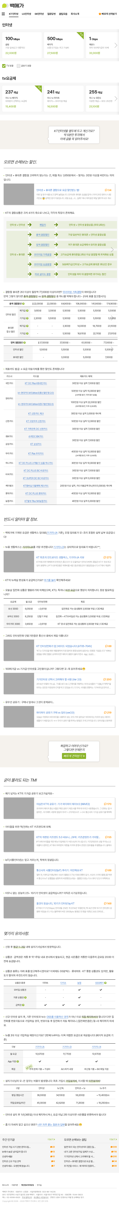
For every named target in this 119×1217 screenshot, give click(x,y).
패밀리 (43, 224)
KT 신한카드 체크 (36, 413)
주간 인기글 (28, 1139)
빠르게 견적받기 (109, 13)
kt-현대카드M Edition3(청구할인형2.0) (36, 404)
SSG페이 (99, 983)
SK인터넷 (39, 13)
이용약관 (15, 1185)
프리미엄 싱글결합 (42, 264)
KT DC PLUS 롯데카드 (35, 493)
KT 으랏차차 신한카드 (36, 421)
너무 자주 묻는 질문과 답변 (51, 1124)
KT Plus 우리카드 (36, 453)
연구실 (39, 1185)
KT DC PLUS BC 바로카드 (36, 470)
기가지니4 (96, 1046)
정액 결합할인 (42, 244)
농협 (79, 983)
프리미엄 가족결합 (42, 254)
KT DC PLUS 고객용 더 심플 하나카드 (36, 463)
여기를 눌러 (50, 580)
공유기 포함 (26, 66)
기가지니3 (58, 547)
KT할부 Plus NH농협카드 (36, 501)
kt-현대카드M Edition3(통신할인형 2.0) (36, 392)
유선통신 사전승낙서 (41, 1197)
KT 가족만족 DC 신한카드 (35, 429)
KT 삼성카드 (36, 444)
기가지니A (52, 532)
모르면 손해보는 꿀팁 (90, 1139)
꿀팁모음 (63, 13)
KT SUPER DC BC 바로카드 (36, 478)
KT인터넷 (13, 13)
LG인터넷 (26, 13)
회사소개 (75, 13)
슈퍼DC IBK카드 (35, 436)
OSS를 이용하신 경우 (57, 1016)
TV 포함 (9, 66)
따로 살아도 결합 (43, 274)
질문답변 (51, 13)
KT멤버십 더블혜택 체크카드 (36, 485)
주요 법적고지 (27, 1197)
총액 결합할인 (42, 234)
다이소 (63, 983)
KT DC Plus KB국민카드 (36, 383)
